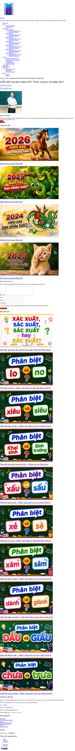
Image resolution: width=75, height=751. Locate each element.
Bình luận (3, 295)
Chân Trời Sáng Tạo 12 (15, 54)
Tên (1, 297)
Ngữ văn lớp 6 (9, 29)
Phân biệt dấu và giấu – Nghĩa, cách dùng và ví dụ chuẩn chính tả (25, 655)
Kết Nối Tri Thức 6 (13, 32)
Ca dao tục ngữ (10, 69)
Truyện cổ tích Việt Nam (12, 58)
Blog (4, 73)
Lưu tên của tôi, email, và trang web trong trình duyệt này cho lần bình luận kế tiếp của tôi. (25, 305)
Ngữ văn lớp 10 (10, 45)
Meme (7, 75)
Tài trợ (1, 725)
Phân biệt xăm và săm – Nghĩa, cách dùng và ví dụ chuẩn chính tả (25, 579)
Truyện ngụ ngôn (10, 64)
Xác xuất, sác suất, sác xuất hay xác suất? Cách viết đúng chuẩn (25, 350)
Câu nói (8, 74)
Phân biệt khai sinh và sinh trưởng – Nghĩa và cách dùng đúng (24, 464)
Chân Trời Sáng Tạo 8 (14, 39)
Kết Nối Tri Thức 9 (13, 44)
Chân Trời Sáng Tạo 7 (14, 35)
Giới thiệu (2, 718)
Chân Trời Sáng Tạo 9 (14, 42)
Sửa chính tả (6, 66)
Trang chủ (5, 23)
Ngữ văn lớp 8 (9, 37)
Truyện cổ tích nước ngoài (12, 60)
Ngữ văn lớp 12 (10, 53)
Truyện (5, 57)
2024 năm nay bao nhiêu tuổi (11, 240)
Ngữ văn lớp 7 (9, 33)
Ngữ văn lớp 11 (10, 49)
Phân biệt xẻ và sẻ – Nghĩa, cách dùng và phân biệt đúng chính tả (25, 541)
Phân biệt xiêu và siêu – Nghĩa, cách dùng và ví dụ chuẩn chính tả (25, 426)
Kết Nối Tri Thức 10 (14, 48)
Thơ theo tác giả (10, 25)
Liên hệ (2, 721)
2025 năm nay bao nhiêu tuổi (11, 202)
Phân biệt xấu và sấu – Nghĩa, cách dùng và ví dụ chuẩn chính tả (25, 502)
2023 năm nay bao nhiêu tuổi (11, 278)
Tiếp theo (2, 122)
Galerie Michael (4, 726)
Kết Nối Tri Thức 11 (14, 52)
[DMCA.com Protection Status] (3, 749)
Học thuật (5, 65)
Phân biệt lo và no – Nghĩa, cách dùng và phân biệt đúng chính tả (25, 388)
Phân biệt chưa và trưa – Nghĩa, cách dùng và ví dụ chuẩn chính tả (26, 693)
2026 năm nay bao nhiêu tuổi (11, 164)
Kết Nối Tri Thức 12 (14, 56)
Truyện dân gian (10, 62)
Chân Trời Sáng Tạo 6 (14, 31)
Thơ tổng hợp (9, 27)
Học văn (5, 28)
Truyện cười (9, 61)
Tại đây (5, 705)
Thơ (4, 24)
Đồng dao (8, 70)
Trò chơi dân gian (10, 71)
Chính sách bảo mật (5, 724)
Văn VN (2, 18)
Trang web (2, 303)
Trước (1, 121)
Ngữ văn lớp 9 (9, 41)
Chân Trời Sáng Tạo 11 (15, 50)
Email (2, 300)
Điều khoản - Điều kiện (6, 722)
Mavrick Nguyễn (8, 720)
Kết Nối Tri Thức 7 (13, 36)
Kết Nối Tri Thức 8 (13, 40)
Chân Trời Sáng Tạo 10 (15, 46)
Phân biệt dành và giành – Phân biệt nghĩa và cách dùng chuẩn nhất (26, 617)
